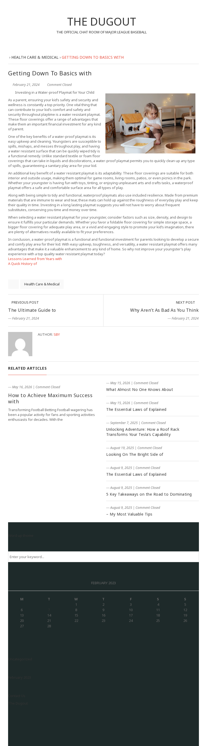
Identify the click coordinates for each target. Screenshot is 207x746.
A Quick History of (22, 263)
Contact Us (16, 695)
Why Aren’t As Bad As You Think (164, 310)
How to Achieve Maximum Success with (50, 398)
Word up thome (20, 535)
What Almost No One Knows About (139, 389)
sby (57, 334)
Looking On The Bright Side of (134, 454)
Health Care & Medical (42, 284)
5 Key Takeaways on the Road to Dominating (149, 494)
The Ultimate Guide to (32, 310)
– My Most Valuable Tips (129, 514)
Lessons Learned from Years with (35, 258)
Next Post (186, 302)
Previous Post (25, 302)
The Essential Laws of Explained (136, 409)
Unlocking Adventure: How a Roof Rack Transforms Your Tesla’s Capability (142, 432)
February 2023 (19, 677)
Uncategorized (20, 659)
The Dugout (18, 703)
